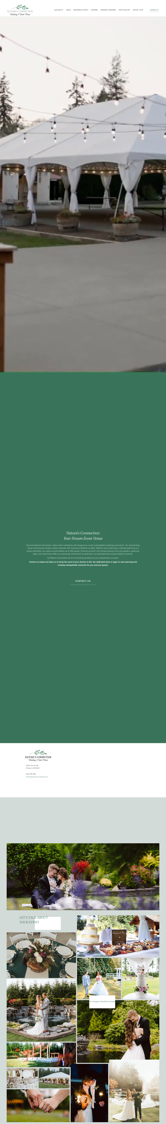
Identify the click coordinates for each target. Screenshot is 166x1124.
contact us (83, 580)
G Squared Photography (12, 909)
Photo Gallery (124, 10)
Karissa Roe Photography (13, 1040)
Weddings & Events (80, 10)
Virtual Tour (138, 10)
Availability (58, 10)
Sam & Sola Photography (115, 1121)
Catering (94, 10)
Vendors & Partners (108, 10)
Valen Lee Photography (12, 1087)
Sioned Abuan (117, 994)
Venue (68, 10)
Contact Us (154, 10)
